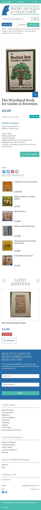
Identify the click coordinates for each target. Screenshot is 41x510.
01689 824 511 (34, 489)
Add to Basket (32, 154)
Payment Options (8, 445)
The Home (6, 420)
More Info (10, 340)
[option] (21, 70)
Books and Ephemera (16, 29)
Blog (3, 467)
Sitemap (5, 452)
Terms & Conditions (9, 450)
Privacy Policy (7, 447)
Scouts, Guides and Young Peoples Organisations (20, 30)
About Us (5, 465)
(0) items (22, 25)
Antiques (5, 425)
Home (4, 29)
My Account (6, 2)
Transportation (7, 413)
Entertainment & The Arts (11, 430)
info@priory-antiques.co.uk (30, 485)
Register (20, 2)
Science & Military (8, 418)
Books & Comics (8, 410)
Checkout (33, 25)
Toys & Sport (6, 428)
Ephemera (6, 415)
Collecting (5, 423)
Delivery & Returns (9, 442)
